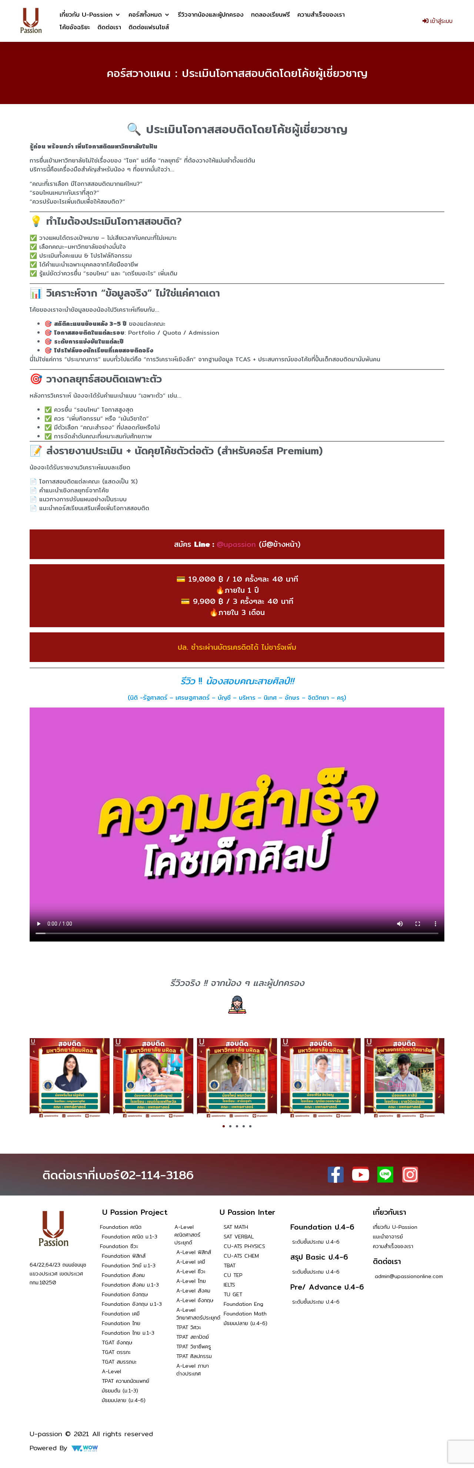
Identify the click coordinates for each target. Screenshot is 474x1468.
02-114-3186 (157, 1175)
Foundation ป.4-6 (322, 1227)
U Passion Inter (247, 1212)
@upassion (236, 544)
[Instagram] (410, 1175)
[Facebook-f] (336, 1175)
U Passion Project (134, 1212)
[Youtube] (360, 1175)
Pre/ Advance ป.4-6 (327, 1287)
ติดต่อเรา (387, 1261)
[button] (90, 15)
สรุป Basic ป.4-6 (319, 1257)
